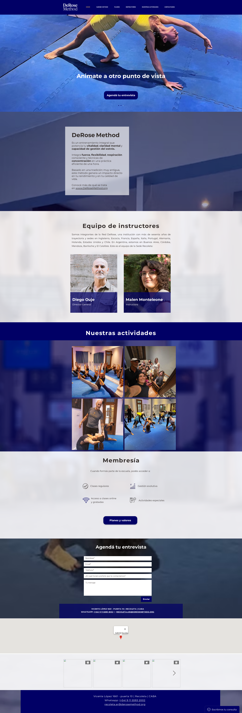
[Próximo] (228, 63)
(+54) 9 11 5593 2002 (103, 612)
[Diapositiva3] (123, 105)
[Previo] (14, 63)
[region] (93, 284)
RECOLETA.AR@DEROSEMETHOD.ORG (135, 612)
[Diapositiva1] (118, 105)
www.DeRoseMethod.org (92, 188)
